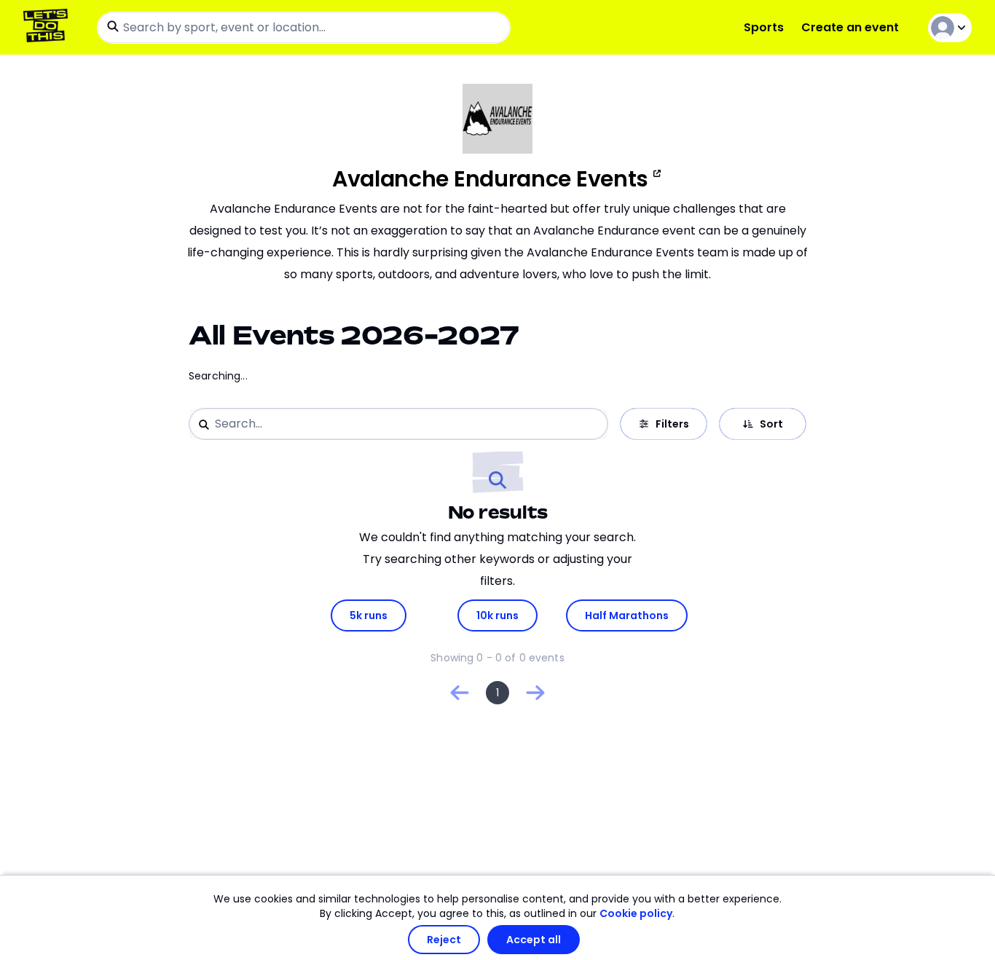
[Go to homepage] (48, 27)
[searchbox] (304, 28)
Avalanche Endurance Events (490, 179)
